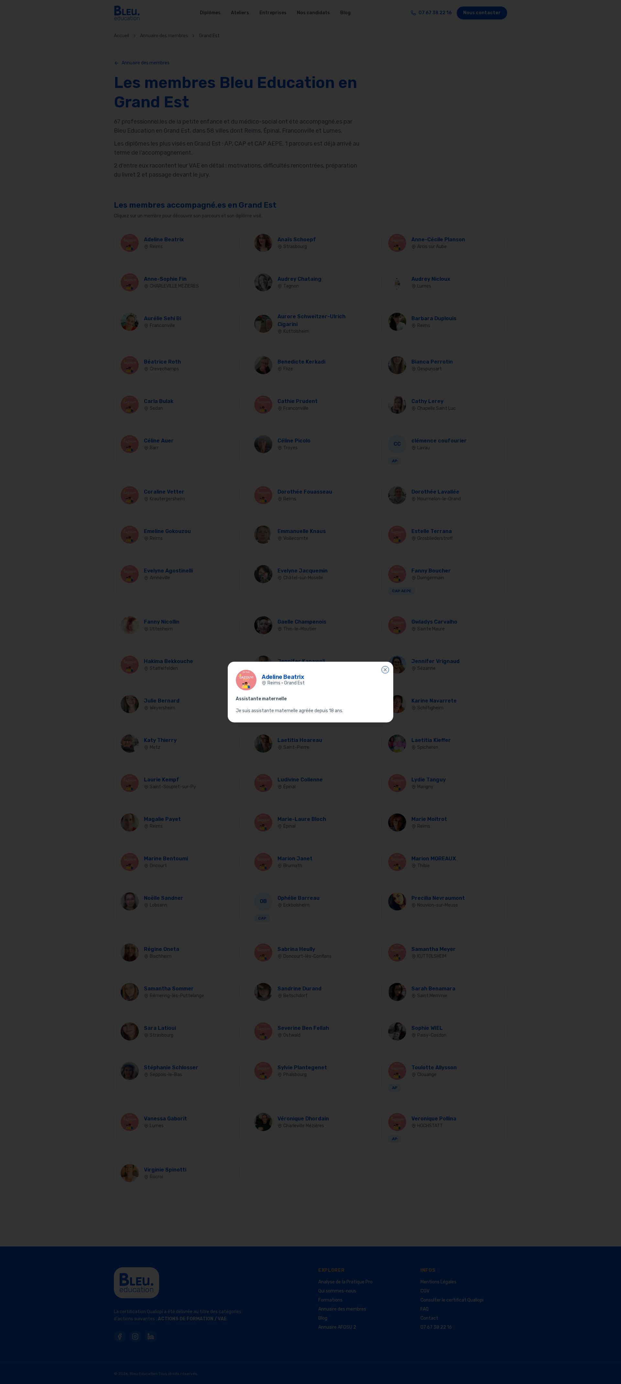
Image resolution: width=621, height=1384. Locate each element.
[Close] (385, 669)
